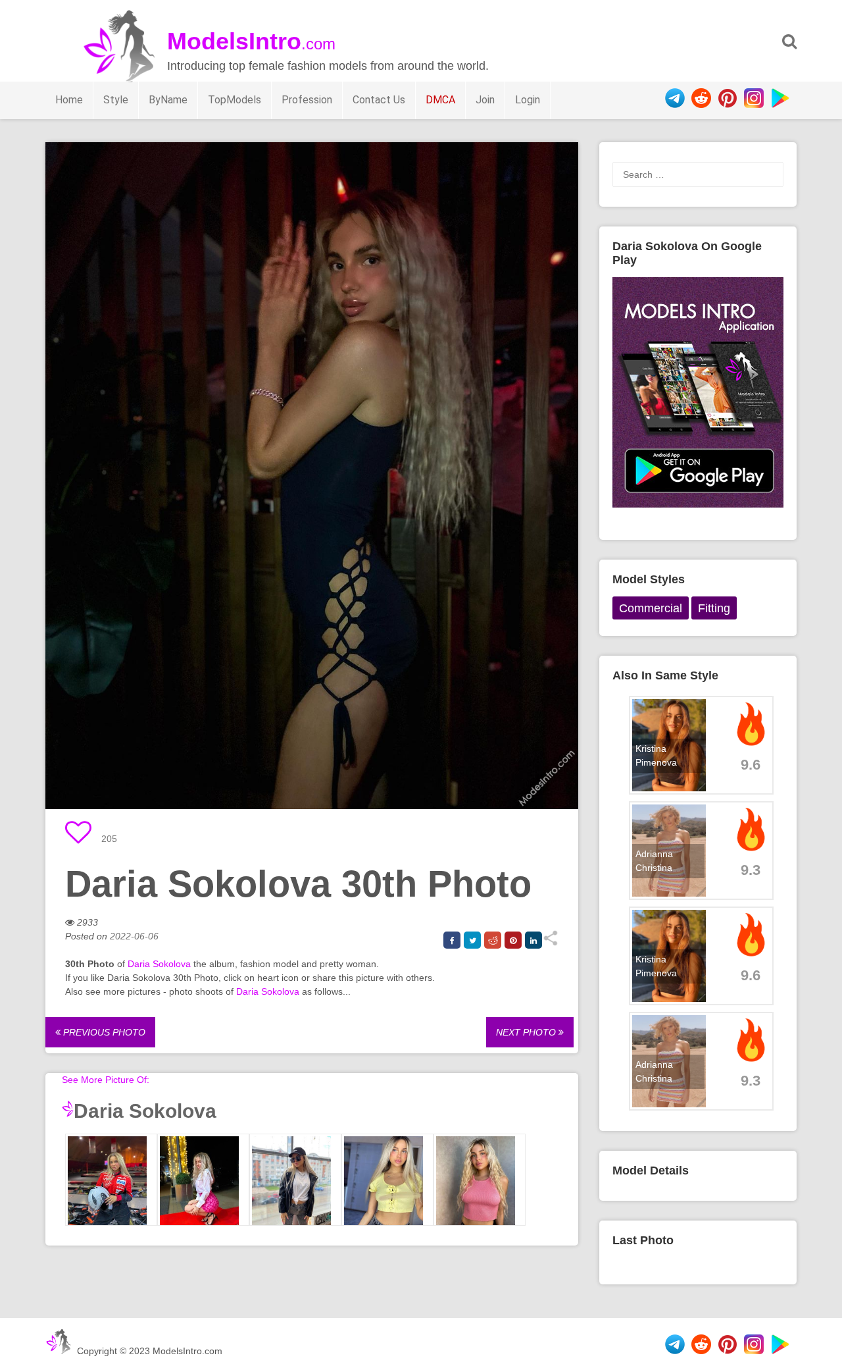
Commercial (650, 608)
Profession (307, 99)
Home (69, 99)
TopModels (234, 99)
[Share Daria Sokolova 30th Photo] (550, 942)
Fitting (714, 608)
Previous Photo (103, 1032)
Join (485, 99)
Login (527, 99)
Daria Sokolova (159, 964)
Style (115, 99)
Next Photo (527, 1032)
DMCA (440, 99)
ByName (168, 99)
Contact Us (379, 99)
